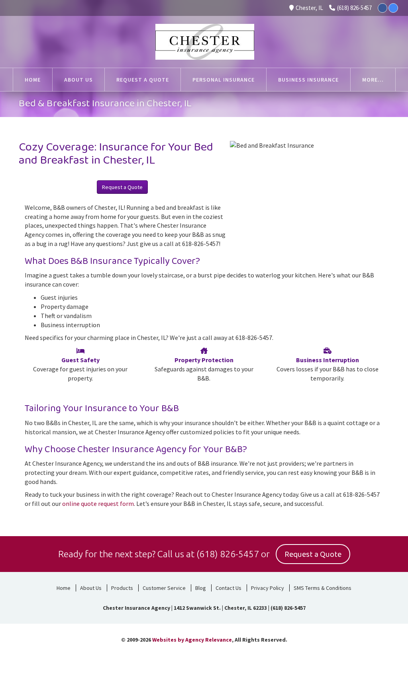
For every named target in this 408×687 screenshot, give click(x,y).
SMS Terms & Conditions (322, 587)
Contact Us (228, 587)
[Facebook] (382, 8)
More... (373, 79)
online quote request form (98, 503)
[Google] (393, 8)
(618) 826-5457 (354, 8)
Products (122, 587)
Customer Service (164, 587)
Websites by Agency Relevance (192, 639)
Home (64, 587)
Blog (200, 587)
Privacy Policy (267, 587)
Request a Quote (122, 187)
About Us (91, 587)
